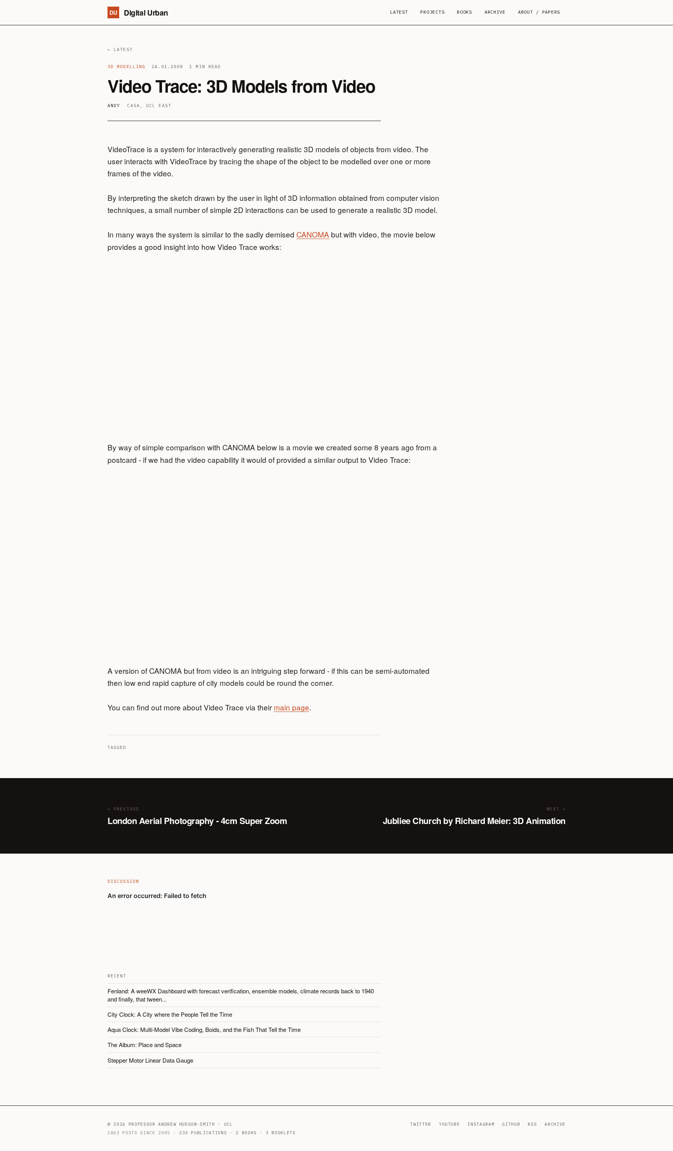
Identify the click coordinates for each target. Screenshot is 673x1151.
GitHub (511, 1124)
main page (291, 707)
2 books (246, 1132)
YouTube (449, 1124)
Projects (432, 12)
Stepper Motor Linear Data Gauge (150, 1060)
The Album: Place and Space (144, 1044)
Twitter (420, 1124)
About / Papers (539, 12)
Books (464, 12)
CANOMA (312, 234)
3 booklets (281, 1132)
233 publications (203, 1132)
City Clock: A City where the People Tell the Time (169, 1014)
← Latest (120, 49)
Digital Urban (138, 12)
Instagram (480, 1124)
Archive (495, 12)
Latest (399, 12)
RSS (532, 1124)
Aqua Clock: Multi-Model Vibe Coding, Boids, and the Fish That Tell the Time (204, 1029)
